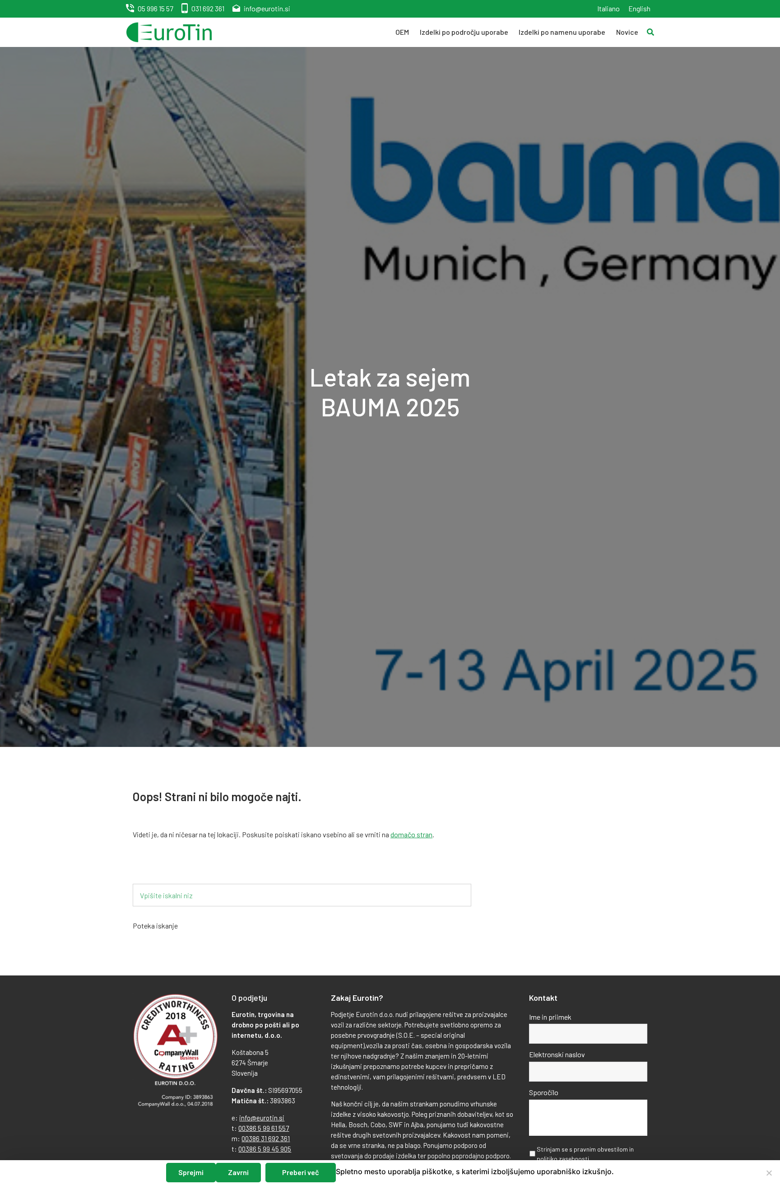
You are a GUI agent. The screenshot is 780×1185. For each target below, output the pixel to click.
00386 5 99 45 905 (264, 1149)
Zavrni (238, 1172)
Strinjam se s (585, 1153)
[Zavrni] (768, 1172)
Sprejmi (191, 1172)
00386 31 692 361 (265, 1138)
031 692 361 (207, 8)
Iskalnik (159, 869)
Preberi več (300, 1172)
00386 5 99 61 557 (263, 1128)
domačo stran (411, 834)
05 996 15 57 (155, 8)
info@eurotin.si (267, 8)
